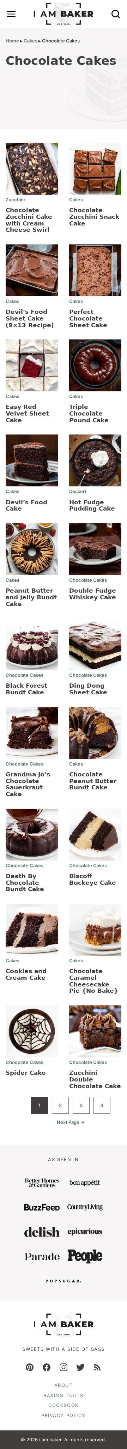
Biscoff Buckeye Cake (92, 879)
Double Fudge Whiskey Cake (92, 594)
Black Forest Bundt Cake (26, 689)
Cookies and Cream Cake (26, 974)
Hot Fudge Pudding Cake (92, 505)
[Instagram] (63, 1367)
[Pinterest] (29, 1367)
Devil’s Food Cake (26, 505)
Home (12, 40)
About (63, 1385)
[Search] (115, 14)
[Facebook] (46, 1367)
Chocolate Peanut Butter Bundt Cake (92, 781)
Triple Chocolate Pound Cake (89, 413)
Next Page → (71, 1125)
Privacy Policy (63, 1415)
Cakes (30, 40)
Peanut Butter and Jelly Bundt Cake (31, 597)
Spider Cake (26, 1072)
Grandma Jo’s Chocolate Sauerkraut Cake (28, 784)
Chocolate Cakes (88, 580)
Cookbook (63, 1405)
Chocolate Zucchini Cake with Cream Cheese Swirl (29, 220)
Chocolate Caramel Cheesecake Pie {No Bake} (93, 981)
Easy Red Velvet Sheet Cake (27, 413)
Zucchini (15, 199)
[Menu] (11, 14)
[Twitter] (80, 1367)
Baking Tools (63, 1395)
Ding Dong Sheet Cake (88, 689)
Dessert (77, 491)
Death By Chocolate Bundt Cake (25, 882)
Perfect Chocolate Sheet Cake (88, 318)
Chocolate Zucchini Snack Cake (94, 217)
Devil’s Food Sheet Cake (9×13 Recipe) (30, 318)
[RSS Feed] (97, 1367)
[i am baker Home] (63, 14)
